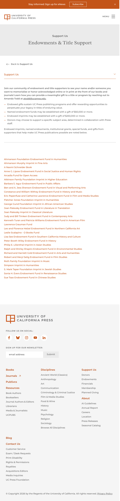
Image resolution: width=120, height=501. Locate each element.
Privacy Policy (104, 493)
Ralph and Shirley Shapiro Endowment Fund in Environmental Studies (43, 249)
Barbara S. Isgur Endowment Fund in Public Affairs (32, 183)
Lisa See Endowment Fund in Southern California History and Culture (42, 236)
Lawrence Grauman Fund (18, 224)
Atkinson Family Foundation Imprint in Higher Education (35, 179)
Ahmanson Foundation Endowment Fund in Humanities (35, 159)
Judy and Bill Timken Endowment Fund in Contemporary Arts (38, 216)
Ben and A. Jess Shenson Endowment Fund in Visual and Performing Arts (45, 187)
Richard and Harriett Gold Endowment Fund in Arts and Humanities (42, 253)
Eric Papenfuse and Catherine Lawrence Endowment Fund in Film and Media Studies (51, 195)
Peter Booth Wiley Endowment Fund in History (30, 240)
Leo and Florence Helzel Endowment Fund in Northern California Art (42, 228)
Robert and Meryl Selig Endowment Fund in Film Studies (35, 257)
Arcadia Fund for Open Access (21, 175)
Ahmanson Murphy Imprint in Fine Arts (26, 163)
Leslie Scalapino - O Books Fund (21, 232)
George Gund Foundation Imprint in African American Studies (38, 204)
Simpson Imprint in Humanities (21, 265)
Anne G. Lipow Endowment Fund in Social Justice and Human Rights (42, 171)
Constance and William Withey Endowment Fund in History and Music (43, 191)
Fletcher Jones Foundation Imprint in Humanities (31, 200)
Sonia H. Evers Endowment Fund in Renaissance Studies (35, 273)
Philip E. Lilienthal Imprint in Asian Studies (27, 244)
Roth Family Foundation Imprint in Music (27, 261)
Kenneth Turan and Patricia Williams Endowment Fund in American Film (44, 220)
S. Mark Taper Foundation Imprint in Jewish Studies (32, 269)
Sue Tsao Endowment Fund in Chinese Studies (30, 277)
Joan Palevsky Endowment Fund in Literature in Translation (37, 208)
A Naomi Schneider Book (18, 167)
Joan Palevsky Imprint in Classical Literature (28, 212)
